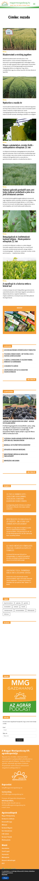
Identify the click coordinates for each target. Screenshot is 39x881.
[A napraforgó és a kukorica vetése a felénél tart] (19, 268)
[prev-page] (4, 302)
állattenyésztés (31, 610)
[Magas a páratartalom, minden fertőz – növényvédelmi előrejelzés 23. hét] (19, 130)
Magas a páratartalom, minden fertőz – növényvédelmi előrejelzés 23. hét (18, 146)
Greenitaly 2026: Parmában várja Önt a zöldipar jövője (18, 571)
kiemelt (23, 607)
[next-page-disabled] (7, 302)
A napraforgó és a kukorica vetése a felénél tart (17, 285)
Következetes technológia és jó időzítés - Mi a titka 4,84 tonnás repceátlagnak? (18, 521)
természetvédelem (20, 610)
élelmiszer (6, 614)
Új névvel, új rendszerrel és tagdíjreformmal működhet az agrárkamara (18, 361)
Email (4, 727)
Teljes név (5, 733)
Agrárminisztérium (8, 603)
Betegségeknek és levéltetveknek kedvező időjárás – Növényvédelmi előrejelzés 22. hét (17, 239)
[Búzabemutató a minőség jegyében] (19, 39)
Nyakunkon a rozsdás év (12, 102)
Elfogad (5, 878)
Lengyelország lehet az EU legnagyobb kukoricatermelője (16, 371)
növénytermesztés (8, 610)
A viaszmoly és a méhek (11, 366)
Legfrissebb (7, 346)
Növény (4, 52)
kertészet (16, 607)
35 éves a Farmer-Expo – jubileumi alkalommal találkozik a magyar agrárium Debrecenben (16, 497)
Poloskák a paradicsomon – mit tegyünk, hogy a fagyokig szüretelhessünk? (18, 355)
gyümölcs (26, 603)
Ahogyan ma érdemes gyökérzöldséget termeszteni (20, 350)
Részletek (4, 874)
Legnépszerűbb (8, 392)
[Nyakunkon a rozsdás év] (19, 87)
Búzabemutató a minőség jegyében (17, 54)
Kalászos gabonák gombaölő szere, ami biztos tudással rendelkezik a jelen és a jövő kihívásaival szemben (18, 192)
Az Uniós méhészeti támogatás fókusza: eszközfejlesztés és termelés (19, 548)
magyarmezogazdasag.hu (20, 2)
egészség (18, 603)
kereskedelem (7, 607)
